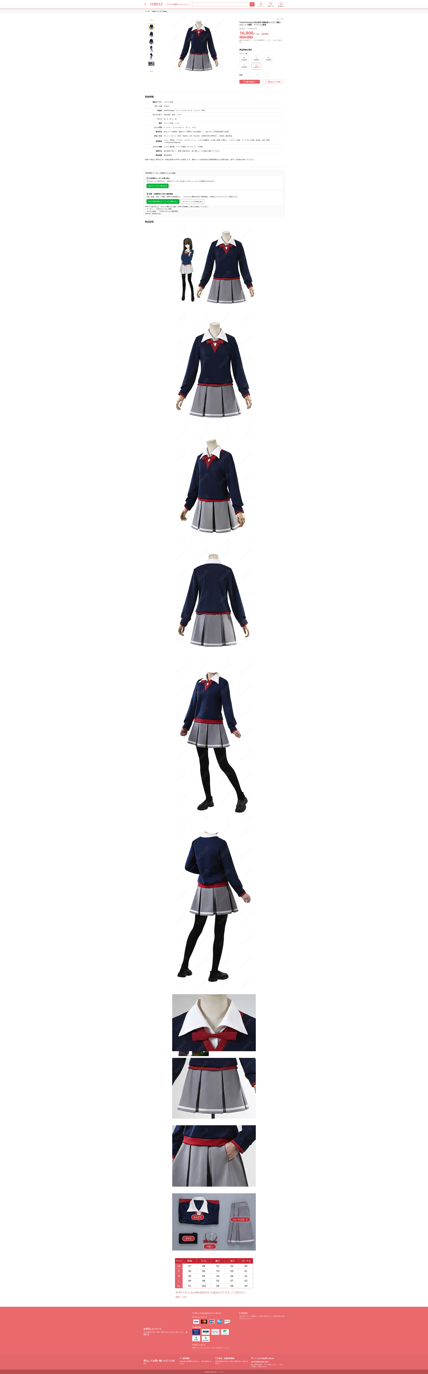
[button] (261, 4)
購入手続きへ (251, 82)
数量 (241, 75)
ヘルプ (221, 1372)
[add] (267, 75)
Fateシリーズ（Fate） (160, 11)
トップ (147, 11)
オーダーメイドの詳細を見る (192, 201)
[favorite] (277, 19)
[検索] (252, 4)
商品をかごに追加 (274, 82)
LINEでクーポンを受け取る (157, 186)
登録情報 (149, 96)
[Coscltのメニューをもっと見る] (145, 4)
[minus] (246, 75)
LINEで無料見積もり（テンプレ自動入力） (163, 201)
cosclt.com (213, 1372)
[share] (282, 19)
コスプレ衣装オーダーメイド (177, 4)
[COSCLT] (156, 4)
